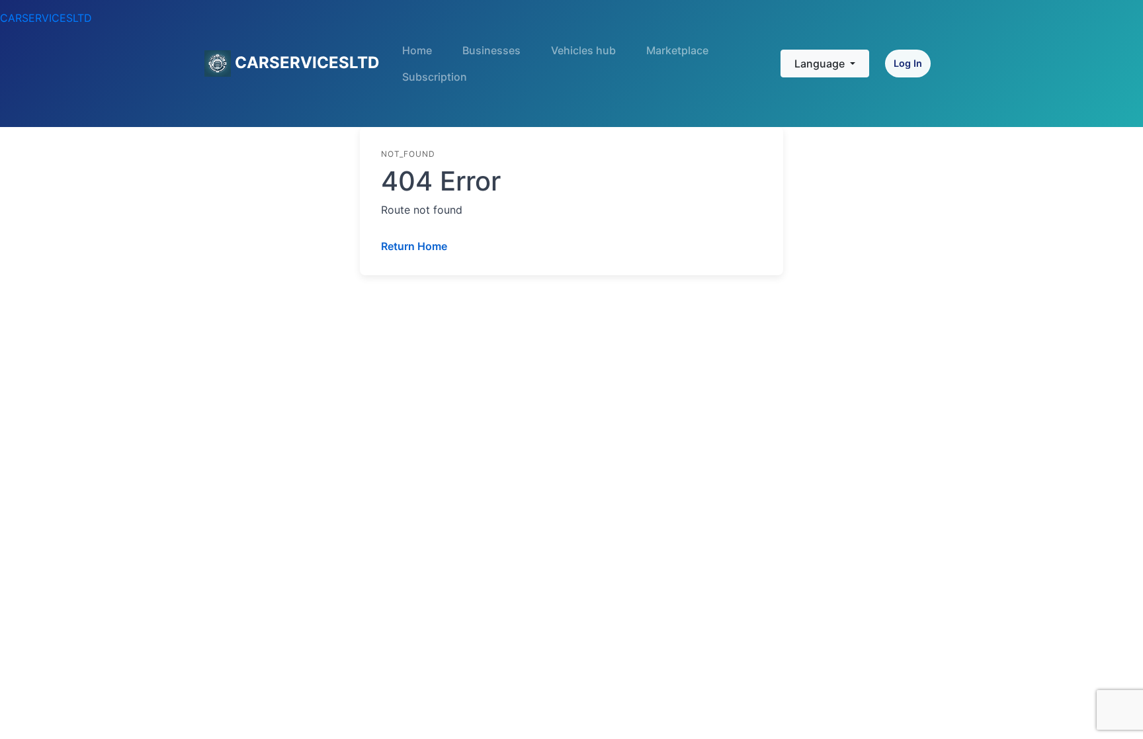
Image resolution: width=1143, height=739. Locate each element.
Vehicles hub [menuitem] (583, 50)
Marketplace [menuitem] (677, 50)
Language (820, 63)
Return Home (414, 246)
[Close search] (758, 66)
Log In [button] (908, 63)
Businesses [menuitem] (491, 50)
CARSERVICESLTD (46, 17)
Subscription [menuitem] (434, 76)
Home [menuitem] (417, 50)
